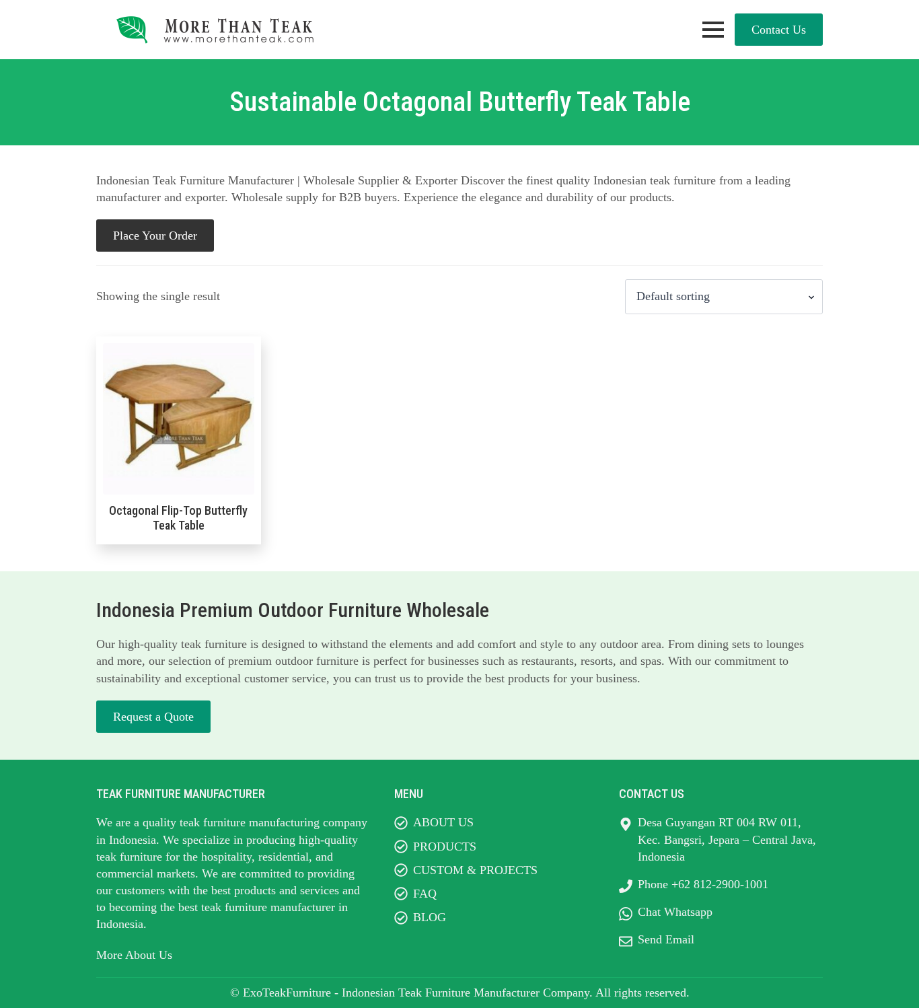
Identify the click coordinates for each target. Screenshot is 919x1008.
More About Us (134, 955)
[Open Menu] (713, 29)
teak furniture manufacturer (268, 907)
